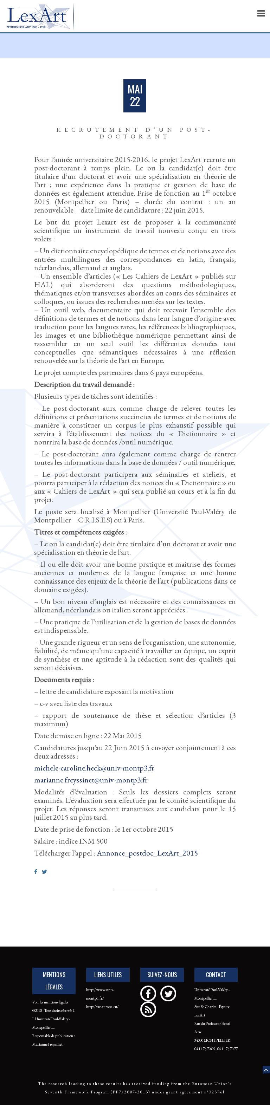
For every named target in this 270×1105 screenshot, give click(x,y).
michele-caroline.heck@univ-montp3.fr (94, 768)
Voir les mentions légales (50, 1002)
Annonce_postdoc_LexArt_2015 (147, 853)
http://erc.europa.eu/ (102, 1006)
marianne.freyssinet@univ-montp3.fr (91, 780)
